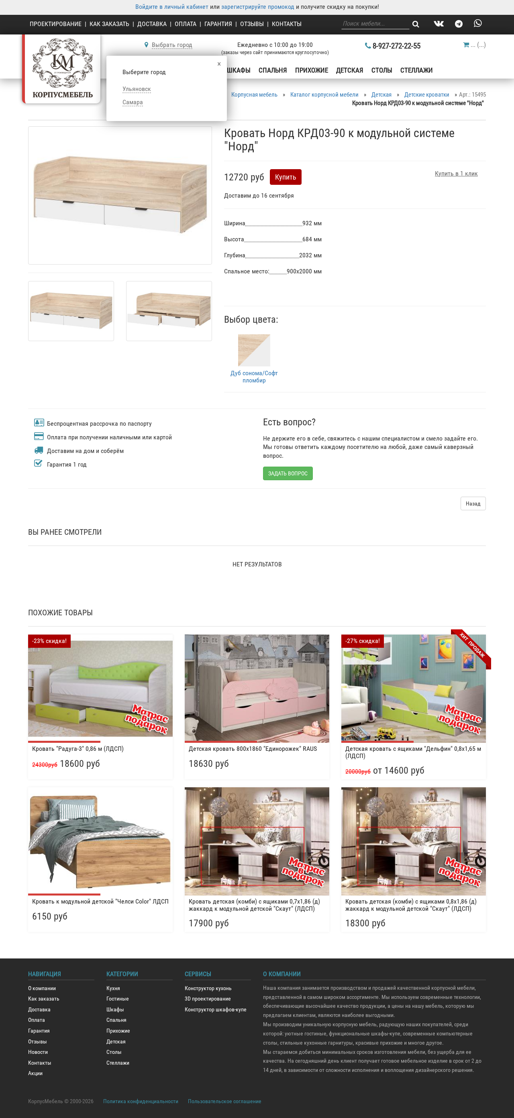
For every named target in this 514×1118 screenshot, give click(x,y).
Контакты (287, 24)
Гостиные (117, 998)
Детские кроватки (426, 94)
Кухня (113, 988)
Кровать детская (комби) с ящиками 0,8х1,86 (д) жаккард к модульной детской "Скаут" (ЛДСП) (411, 905)
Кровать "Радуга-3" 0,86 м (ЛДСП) (78, 748)
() (478, 45)
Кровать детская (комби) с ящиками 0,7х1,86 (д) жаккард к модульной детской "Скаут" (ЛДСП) (254, 905)
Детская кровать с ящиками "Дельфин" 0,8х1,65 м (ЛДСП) (413, 752)
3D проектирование (208, 998)
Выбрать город (172, 45)
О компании (42, 988)
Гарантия (218, 24)
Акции (35, 1073)
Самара (132, 102)
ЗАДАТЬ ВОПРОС (288, 473)
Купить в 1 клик (456, 173)
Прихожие (311, 70)
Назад (473, 503)
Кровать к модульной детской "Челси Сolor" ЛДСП (100, 901)
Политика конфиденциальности (140, 1101)
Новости (38, 1052)
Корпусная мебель (254, 94)
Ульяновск (136, 89)
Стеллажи (416, 70)
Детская (349, 70)
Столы (381, 70)
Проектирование (56, 24)
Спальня (273, 70)
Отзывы (252, 24)
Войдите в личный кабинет (171, 6)
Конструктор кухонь (208, 988)
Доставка (152, 24)
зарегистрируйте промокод (257, 6)
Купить (285, 177)
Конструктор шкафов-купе (216, 1009)
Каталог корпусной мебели (324, 94)
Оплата (185, 24)
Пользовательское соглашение (224, 1101)
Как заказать (109, 24)
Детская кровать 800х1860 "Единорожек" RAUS (253, 748)
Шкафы (239, 70)
